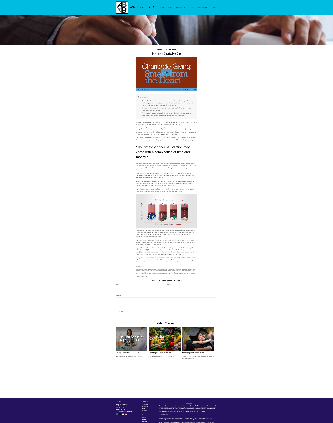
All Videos (144, 421)
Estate (143, 408)
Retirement (145, 404)
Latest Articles (145, 419)
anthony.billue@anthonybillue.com (125, 411)
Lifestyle (144, 417)
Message (118, 296)
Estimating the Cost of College (193, 353)
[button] (162, 7)
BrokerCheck (189, 403)
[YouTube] (126, 414)
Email (169, 284)
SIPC (193, 418)
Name (117, 284)
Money (143, 415)
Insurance (144, 410)
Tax (143, 413)
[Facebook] (117, 414)
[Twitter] (120, 414)
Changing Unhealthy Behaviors (160, 353)
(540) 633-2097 (124, 404)
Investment (145, 406)
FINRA (190, 418)
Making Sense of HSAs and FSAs (128, 353)
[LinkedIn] (123, 414)
